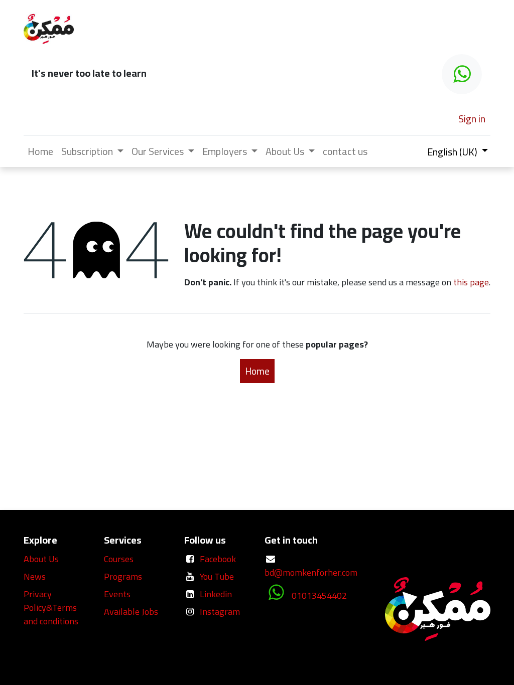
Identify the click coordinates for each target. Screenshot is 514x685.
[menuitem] (40, 151)
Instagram (220, 611)
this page (471, 282)
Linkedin (216, 594)
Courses (119, 559)
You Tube (217, 576)
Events (117, 594)
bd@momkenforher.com (311, 572)
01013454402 (319, 595)
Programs (123, 576)
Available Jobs (132, 611)
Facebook (218, 559)
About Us (41, 559)
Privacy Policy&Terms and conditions (51, 607)
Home (257, 371)
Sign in (471, 118)
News (35, 576)
